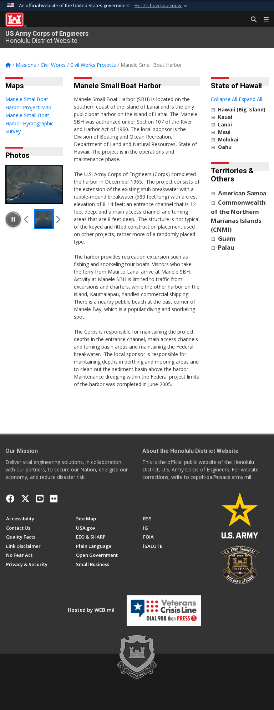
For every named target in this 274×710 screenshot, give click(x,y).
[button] (162, 5)
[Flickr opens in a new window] (53, 498)
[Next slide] (57, 219)
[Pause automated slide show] (13, 219)
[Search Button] (251, 20)
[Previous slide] (26, 219)
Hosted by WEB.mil (91, 609)
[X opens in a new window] (25, 498)
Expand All (250, 99)
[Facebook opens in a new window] (10, 498)
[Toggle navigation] (263, 20)
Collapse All (224, 99)
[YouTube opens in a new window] (40, 498)
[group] (34, 184)
